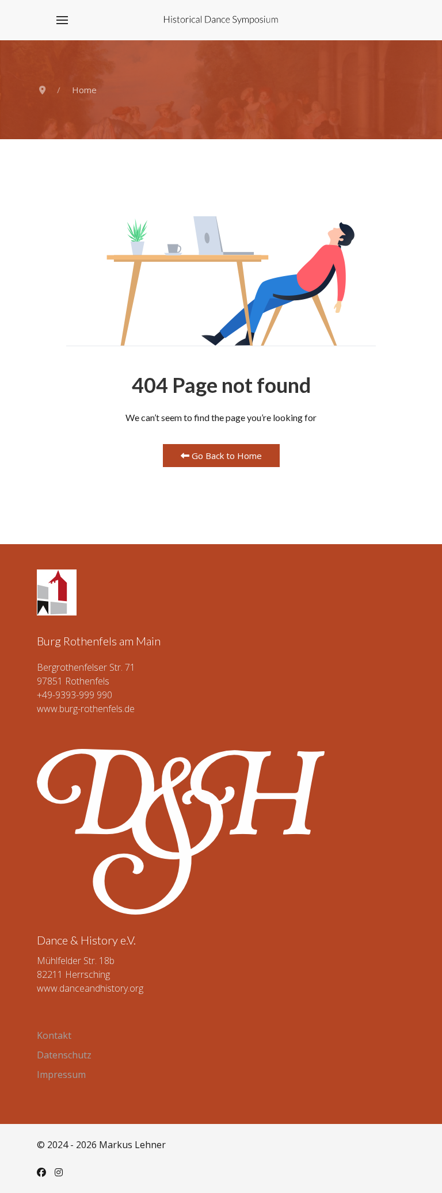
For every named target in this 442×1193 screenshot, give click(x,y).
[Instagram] (59, 1172)
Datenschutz (64, 1055)
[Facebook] (41, 1172)
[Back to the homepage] (221, 20)
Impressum (61, 1074)
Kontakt (54, 1035)
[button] (62, 20)
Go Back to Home (225, 455)
